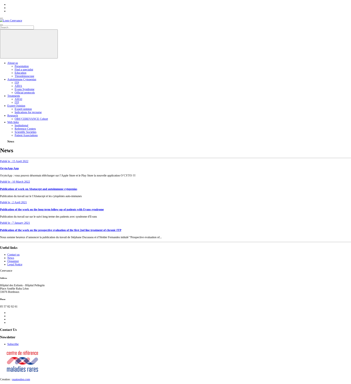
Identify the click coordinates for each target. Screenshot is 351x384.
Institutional (21, 125)
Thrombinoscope (24, 76)
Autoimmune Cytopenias (21, 79)
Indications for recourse (28, 112)
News (10, 257)
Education (20, 72)
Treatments (13, 95)
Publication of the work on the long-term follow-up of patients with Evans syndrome (52, 209)
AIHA (18, 86)
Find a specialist (24, 69)
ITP (17, 82)
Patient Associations (26, 135)
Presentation (22, 66)
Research (12, 115)
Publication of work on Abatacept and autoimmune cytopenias (38, 189)
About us (12, 62)
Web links (13, 122)
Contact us (13, 254)
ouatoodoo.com (21, 379)
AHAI (18, 99)
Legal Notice (14, 264)
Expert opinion (23, 109)
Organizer (13, 261)
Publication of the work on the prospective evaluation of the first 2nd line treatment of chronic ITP (60, 230)
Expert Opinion (16, 105)
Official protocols (25, 92)
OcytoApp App (9, 168)
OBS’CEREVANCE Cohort (31, 118)
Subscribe (13, 344)
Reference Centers (25, 128)
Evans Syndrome (24, 89)
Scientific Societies (25, 132)
